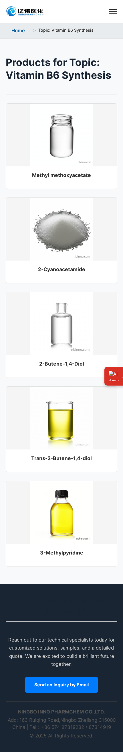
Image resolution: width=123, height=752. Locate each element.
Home (18, 30)
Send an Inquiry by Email (61, 685)
